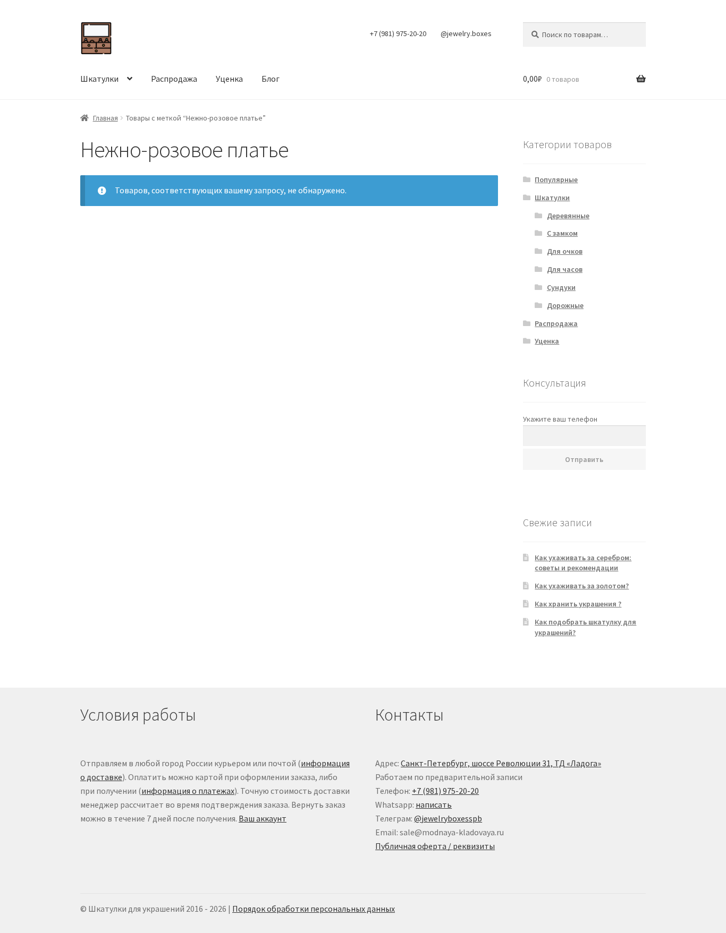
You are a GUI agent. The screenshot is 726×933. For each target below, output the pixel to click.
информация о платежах (187, 790)
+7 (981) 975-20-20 (398, 33)
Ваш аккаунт (262, 818)
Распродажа (174, 78)
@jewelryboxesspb (448, 818)
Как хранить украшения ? (578, 604)
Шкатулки (99, 78)
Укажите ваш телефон (560, 419)
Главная (105, 118)
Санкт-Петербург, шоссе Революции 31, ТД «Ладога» (501, 763)
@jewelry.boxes (466, 33)
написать (434, 804)
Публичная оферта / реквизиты (435, 846)
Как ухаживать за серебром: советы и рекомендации (583, 563)
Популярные (556, 179)
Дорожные (565, 305)
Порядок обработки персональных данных (313, 908)
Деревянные (568, 215)
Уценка (229, 78)
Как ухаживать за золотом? (582, 585)
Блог (270, 78)
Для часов (565, 269)
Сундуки (561, 287)
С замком (562, 233)
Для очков (565, 251)
